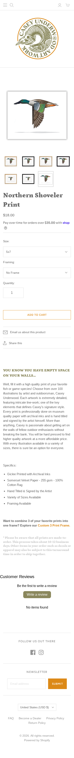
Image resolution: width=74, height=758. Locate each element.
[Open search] (12, 5)
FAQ (11, 718)
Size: (6, 241)
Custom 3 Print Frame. (54, 525)
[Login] (60, 5)
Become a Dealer (30, 718)
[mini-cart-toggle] (67, 5)
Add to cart (37, 314)
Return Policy (37, 722)
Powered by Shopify (37, 740)
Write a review (37, 594)
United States (34, 707)
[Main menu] (5, 5)
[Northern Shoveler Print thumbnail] (10, 161)
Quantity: (9, 283)
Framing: (9, 262)
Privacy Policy (55, 718)
